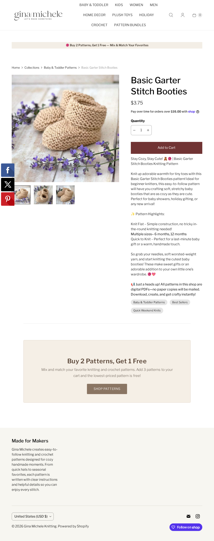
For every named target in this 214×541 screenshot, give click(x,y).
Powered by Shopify (73, 526)
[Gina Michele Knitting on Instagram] (197, 516)
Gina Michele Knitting (40, 526)
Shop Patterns (107, 389)
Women (136, 5)
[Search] (171, 15)
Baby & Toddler (93, 5)
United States (31, 516)
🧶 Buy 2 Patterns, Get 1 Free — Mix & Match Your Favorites (107, 45)
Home (16, 67)
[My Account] (183, 15)
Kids (119, 5)
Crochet (99, 25)
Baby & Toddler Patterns (60, 67)
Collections (31, 67)
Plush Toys (122, 15)
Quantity (138, 121)
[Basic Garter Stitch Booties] (65, 128)
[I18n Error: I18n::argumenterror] (21, 194)
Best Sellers (180, 302)
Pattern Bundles (130, 25)
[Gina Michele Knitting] (39, 15)
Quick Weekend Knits (147, 310)
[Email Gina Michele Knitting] (188, 516)
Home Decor (94, 15)
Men (154, 5)
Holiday (146, 15)
